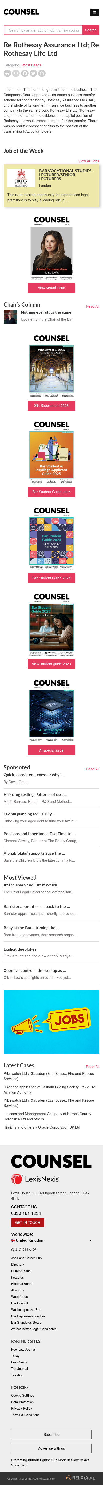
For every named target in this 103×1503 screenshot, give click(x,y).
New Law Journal (23, 1349)
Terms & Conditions (25, 1414)
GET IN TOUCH (27, 1222)
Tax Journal (19, 1368)
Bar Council (19, 1303)
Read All (92, 306)
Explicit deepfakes (20, 949)
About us (17, 1290)
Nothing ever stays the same (46, 312)
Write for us (19, 1296)
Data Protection (22, 1401)
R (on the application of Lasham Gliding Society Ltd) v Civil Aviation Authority (50, 1089)
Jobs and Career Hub (26, 1257)
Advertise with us (51, 1448)
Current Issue (21, 1270)
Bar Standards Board (26, 1322)
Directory (17, 1264)
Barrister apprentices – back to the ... (37, 906)
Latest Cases (30, 64)
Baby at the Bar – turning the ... (32, 927)
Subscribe (52, 1434)
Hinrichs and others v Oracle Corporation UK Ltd (42, 1127)
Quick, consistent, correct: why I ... (35, 774)
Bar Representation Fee (28, 1316)
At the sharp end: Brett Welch (30, 884)
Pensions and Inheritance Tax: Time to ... (40, 833)
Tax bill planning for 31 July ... (30, 813)
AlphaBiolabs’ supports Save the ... (34, 853)
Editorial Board (21, 1283)
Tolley (15, 1355)
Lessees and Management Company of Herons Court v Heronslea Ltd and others (47, 1116)
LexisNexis (19, 1362)
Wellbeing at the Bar (25, 1309)
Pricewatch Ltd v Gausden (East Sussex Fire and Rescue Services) (49, 1076)
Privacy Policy (21, 1408)
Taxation (17, 1375)
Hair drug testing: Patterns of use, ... (36, 794)
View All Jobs (88, 160)
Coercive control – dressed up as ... (35, 970)
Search (90, 29)
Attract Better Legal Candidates (34, 1328)
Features (17, 1277)
